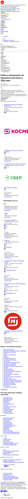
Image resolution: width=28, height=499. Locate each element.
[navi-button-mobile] (2, 33)
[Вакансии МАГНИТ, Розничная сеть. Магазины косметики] (15, 131)
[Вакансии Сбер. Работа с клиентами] (15, 178)
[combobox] (7, 46)
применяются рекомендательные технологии (13, 482)
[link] (3, 25)
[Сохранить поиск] (2, 53)
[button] (2, 28)
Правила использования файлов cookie (10, 11)
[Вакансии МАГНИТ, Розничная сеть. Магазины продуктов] (15, 321)
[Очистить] (3, 49)
